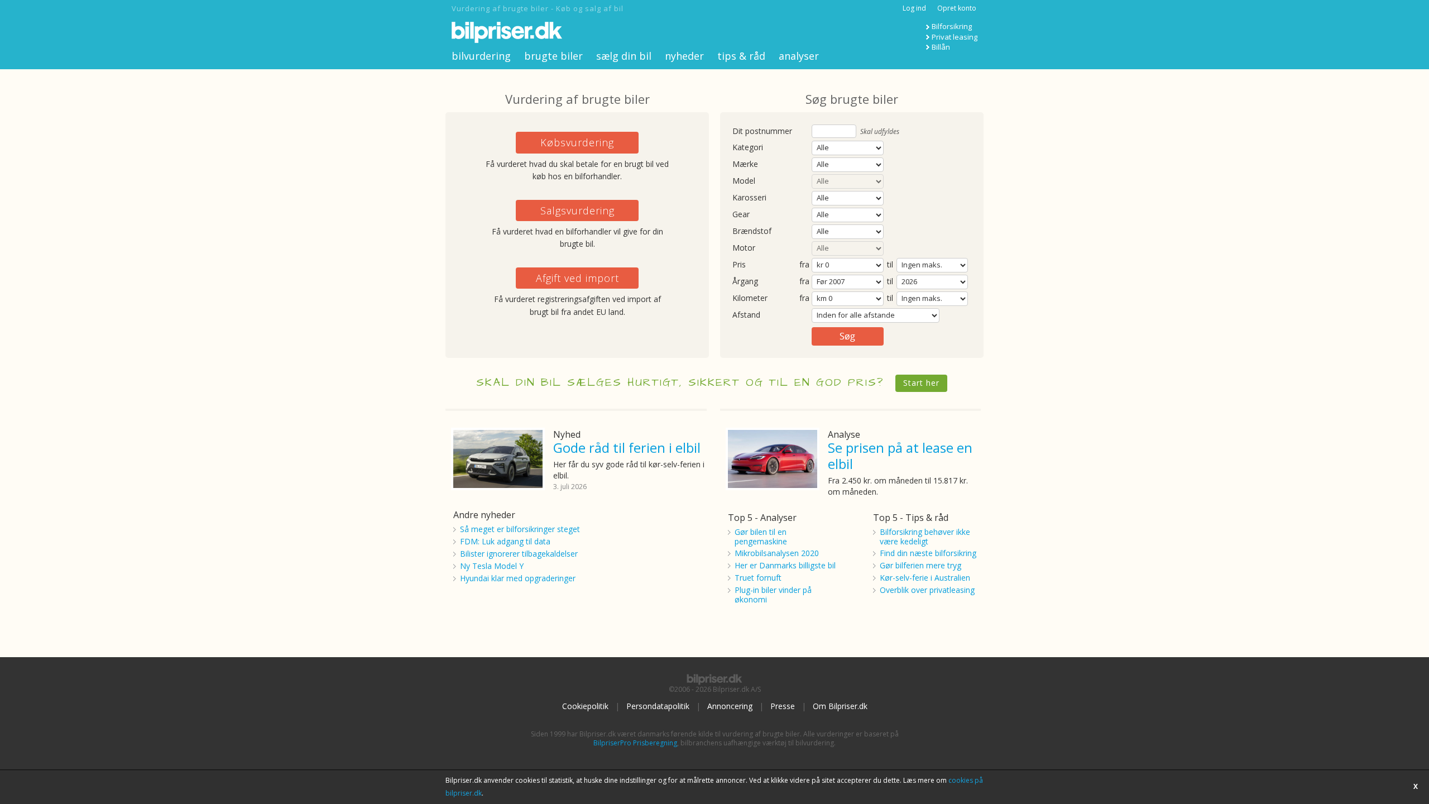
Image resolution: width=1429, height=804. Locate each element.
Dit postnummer (762, 131)
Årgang (745, 281)
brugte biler (553, 56)
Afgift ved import (577, 278)
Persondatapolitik (657, 706)
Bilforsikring (952, 26)
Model (743, 181)
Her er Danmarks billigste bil (785, 565)
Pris (739, 265)
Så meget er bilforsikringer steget (520, 529)
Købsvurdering (577, 142)
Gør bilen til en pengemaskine (761, 537)
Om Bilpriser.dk (840, 706)
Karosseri (749, 198)
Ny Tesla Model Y (492, 566)
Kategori (747, 147)
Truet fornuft (758, 577)
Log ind (914, 8)
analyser (799, 56)
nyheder (684, 56)
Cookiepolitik (585, 706)
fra (804, 265)
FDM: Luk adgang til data (505, 541)
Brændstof (751, 231)
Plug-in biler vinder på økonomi (773, 595)
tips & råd (741, 56)
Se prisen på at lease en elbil (900, 455)
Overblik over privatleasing (927, 590)
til (890, 264)
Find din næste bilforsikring (928, 553)
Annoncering (729, 706)
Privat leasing (954, 37)
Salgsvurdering (577, 210)
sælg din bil (623, 56)
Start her (921, 382)
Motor (743, 248)
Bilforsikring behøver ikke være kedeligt (925, 537)
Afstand (746, 315)
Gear (741, 214)
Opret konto (956, 8)
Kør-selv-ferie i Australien (925, 577)
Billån (941, 47)
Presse (782, 706)
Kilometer (750, 298)
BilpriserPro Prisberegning (635, 743)
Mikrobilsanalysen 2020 (777, 553)
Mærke (745, 164)
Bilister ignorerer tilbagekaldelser (519, 553)
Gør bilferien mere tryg (920, 565)
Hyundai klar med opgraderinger (518, 578)
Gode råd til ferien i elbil (627, 447)
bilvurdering (481, 56)
